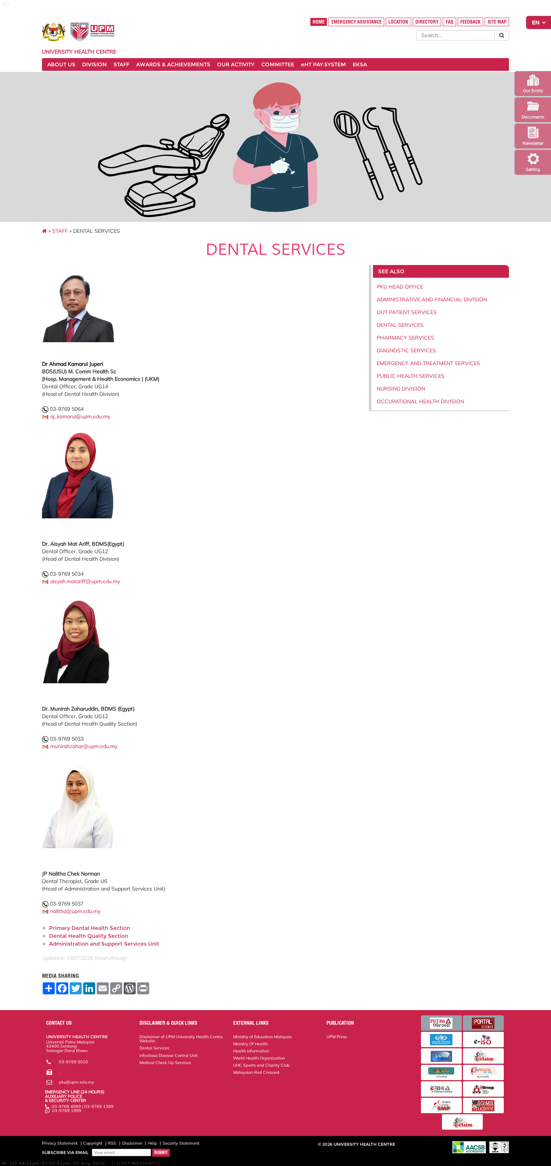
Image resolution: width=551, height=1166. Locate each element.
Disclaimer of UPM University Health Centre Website (181, 1038)
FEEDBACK (470, 22)
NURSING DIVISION (401, 388)
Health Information (251, 1051)
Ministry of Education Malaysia (262, 1036)
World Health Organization (259, 1058)
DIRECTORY (427, 22)
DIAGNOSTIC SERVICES (406, 350)
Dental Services (154, 1048)
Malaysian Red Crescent (256, 1072)
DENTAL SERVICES (400, 325)
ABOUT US (61, 64)
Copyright (92, 1143)
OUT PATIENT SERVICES (407, 312)
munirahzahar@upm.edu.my (83, 746)
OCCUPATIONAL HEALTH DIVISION (420, 401)
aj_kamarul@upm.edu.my (80, 416)
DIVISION (94, 64)
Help (152, 1143)
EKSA (360, 64)
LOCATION (398, 22)
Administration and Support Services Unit (104, 943)
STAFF (121, 64)
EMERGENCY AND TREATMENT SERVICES (428, 363)
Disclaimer (132, 1143)
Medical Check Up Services (165, 1062)
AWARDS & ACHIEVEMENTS (173, 64)
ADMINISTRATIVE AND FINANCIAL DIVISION (432, 299)
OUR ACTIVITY (236, 64)
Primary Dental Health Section (89, 928)
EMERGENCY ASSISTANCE (356, 22)
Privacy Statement (60, 1143)
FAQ (450, 22)
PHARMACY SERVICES (405, 337)
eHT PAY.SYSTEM (323, 64)
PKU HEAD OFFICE (400, 286)
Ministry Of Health (250, 1043)
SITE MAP (497, 22)
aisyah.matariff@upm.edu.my (85, 581)
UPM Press (336, 1036)
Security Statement (181, 1143)
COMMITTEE (277, 64)
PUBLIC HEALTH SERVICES (411, 376)
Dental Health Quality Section (88, 936)
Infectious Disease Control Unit (168, 1055)
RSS (112, 1143)
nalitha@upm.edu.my (75, 911)
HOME (319, 22)
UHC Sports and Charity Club (261, 1065)
